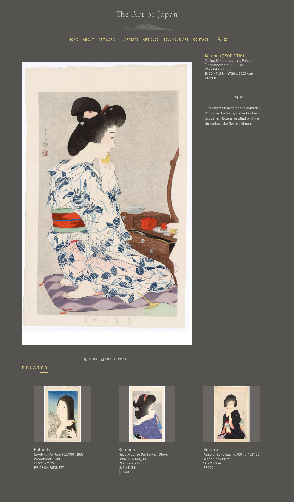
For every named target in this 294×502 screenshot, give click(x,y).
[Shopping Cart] (225, 39)
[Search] (219, 39)
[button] (109, 39)
